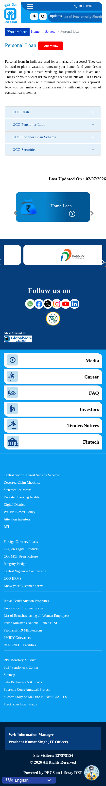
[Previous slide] (15, 213)
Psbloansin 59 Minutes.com (23, 630)
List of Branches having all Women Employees (36, 616)
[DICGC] (65, 255)
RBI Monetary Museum (20, 660)
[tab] (53, 112)
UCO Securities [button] (24, 150)
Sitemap (9, 675)
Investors (89, 409)
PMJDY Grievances (17, 638)
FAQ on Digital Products (21, 549)
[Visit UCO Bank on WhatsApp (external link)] (30, 304)
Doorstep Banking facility (22, 497)
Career (91, 376)
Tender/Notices (83, 425)
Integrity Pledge (15, 564)
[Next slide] (92, 213)
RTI (6, 527)
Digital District (14, 504)
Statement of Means (17, 490)
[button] (19, 225)
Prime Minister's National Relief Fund (30, 623)
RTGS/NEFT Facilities (20, 645)
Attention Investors (17, 519)
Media (92, 360)
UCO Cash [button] (21, 112)
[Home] (10, 13)
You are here (17, 32)
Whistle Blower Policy (19, 512)
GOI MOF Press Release (21, 556)
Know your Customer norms (23, 586)
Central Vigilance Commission (25, 571)
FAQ (94, 393)
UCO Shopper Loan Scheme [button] (34, 137)
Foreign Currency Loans (21, 542)
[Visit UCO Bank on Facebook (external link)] (39, 304)
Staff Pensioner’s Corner (21, 667)
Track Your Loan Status (20, 704)
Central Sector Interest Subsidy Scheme (31, 475)
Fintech (91, 442)
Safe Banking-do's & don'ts (23, 682)
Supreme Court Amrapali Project (27, 689)
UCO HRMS (12, 578)
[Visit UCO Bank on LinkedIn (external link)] (74, 304)
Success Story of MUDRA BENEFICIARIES (35, 697)
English (22, 780)
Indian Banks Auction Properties (26, 601)
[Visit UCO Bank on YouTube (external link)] (66, 304)
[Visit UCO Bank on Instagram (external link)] (57, 304)
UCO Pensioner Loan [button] (29, 124)
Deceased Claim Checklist (22, 482)
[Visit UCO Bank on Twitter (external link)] (48, 304)
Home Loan (61, 205)
